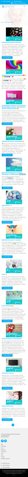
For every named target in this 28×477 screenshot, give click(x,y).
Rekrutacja (3, 449)
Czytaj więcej (7, 57)
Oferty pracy (3, 451)
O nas (2, 448)
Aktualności (3, 446)
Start (2, 22)
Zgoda (14, 475)
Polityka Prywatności (5, 458)
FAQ (2, 455)
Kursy (2, 453)
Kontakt (2, 456)
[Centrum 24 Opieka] (8, 6)
